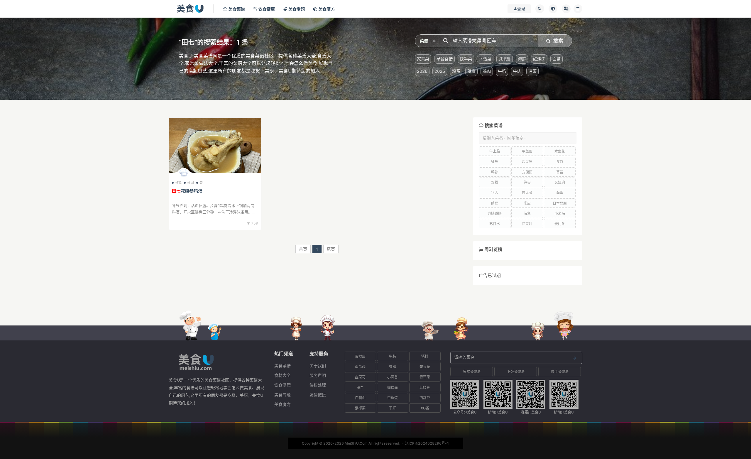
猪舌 (494, 192)
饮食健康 (282, 384)
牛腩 (392, 356)
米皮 (527, 203)
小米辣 (559, 213)
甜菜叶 (527, 224)
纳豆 (494, 203)
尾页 (331, 249)
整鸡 (178, 183)
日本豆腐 (560, 203)
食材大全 (282, 375)
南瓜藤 (360, 367)
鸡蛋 (456, 71)
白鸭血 (360, 398)
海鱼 (527, 213)
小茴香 (392, 377)
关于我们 (317, 365)
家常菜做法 (472, 371)
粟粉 (494, 182)
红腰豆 (425, 387)
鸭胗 (494, 172)
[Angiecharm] (183, 174)
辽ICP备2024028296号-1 (427, 443)
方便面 (527, 172)
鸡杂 (360, 387)
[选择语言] (566, 8)
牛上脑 (494, 151)
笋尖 (527, 182)
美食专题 (282, 394)
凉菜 (532, 71)
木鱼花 (559, 151)
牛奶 (502, 71)
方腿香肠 (495, 213)
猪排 (424, 356)
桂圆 (190, 183)
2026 (422, 71)
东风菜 (527, 192)
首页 (303, 249)
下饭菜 (485, 58)
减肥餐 (504, 58)
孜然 (559, 161)
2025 (439, 71)
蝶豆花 (425, 367)
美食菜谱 (282, 365)
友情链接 (317, 394)
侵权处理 (317, 384)
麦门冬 (559, 224)
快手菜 (466, 58)
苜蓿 (559, 172)
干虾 (392, 408)
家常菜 (423, 58)
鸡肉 (487, 71)
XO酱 (425, 408)
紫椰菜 (360, 408)
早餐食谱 (444, 58)
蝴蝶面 (392, 387)
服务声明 (317, 375)
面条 (556, 58)
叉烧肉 (559, 182)
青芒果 (425, 377)
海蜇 (559, 192)
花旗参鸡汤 (187, 191)
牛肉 (517, 71)
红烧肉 (539, 58)
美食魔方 (282, 404)
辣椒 (471, 71)
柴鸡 (392, 367)
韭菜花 (360, 377)
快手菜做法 (560, 371)
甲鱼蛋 (527, 151)
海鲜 (522, 58)
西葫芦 (425, 398)
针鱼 (494, 161)
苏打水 (494, 224)
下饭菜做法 (516, 371)
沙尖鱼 (527, 161)
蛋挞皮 (360, 356)
